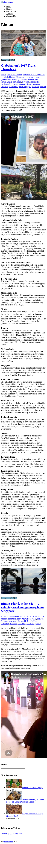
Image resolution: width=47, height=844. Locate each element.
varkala (43, 86)
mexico (14, 84)
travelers (13, 623)
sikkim (29, 84)
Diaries (9, 9)
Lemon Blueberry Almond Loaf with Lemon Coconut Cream (25, 800)
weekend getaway (34, 623)
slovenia (4, 86)
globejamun (34, 77)
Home (8, 7)
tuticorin (35, 86)
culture (41, 616)
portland (22, 84)
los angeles (34, 82)
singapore (37, 84)
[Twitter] (3, 837)
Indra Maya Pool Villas (26, 619)
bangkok (4, 77)
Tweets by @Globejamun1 (12, 833)
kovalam (25, 82)
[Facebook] (10, 837)
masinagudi (5, 84)
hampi (14, 79)
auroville (41, 75)
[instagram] (16, 837)
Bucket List (11, 11)
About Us (10, 14)
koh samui (17, 82)
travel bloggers (25, 86)
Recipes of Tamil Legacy (32, 787)
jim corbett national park (28, 79)
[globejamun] (7, 2)
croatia (25, 77)
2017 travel (17, 75)
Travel (9, 75)
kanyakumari (6, 82)
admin (3, 75)
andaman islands (29, 75)
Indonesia (12, 619)
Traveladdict (32, 621)
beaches (15, 616)
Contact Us (11, 16)
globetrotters (6, 79)
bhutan (12, 77)
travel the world (19, 621)
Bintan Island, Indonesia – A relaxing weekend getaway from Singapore (22, 607)
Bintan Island (32, 616)
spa (10, 621)
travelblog (5, 623)
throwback (13, 86)
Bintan (18, 77)
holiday (4, 619)
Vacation (21, 623)
